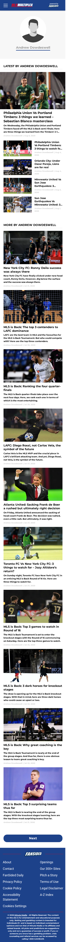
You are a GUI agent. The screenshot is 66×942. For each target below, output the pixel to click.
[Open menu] (6, 5)
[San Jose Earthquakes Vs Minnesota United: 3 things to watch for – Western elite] (33, 204)
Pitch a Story (49, 875)
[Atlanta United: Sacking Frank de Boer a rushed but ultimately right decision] (33, 496)
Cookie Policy (12, 888)
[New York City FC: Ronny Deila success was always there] (33, 259)
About (7, 862)
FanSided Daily (13, 875)
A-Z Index (46, 895)
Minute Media (20, 915)
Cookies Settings (14, 906)
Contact (8, 869)
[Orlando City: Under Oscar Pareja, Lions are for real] (33, 167)
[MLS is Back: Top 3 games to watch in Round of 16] (33, 618)
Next (33, 838)
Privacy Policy (12, 882)
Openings (46, 862)
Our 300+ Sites (50, 869)
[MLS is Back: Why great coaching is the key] (33, 736)
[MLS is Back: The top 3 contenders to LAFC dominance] (33, 318)
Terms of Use (49, 882)
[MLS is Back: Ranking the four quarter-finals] (33, 377)
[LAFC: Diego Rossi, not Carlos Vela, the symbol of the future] (33, 437)
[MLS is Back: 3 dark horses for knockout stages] (33, 677)
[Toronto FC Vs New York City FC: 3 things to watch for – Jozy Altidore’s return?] (33, 557)
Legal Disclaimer (51, 888)
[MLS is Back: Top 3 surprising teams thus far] (33, 795)
